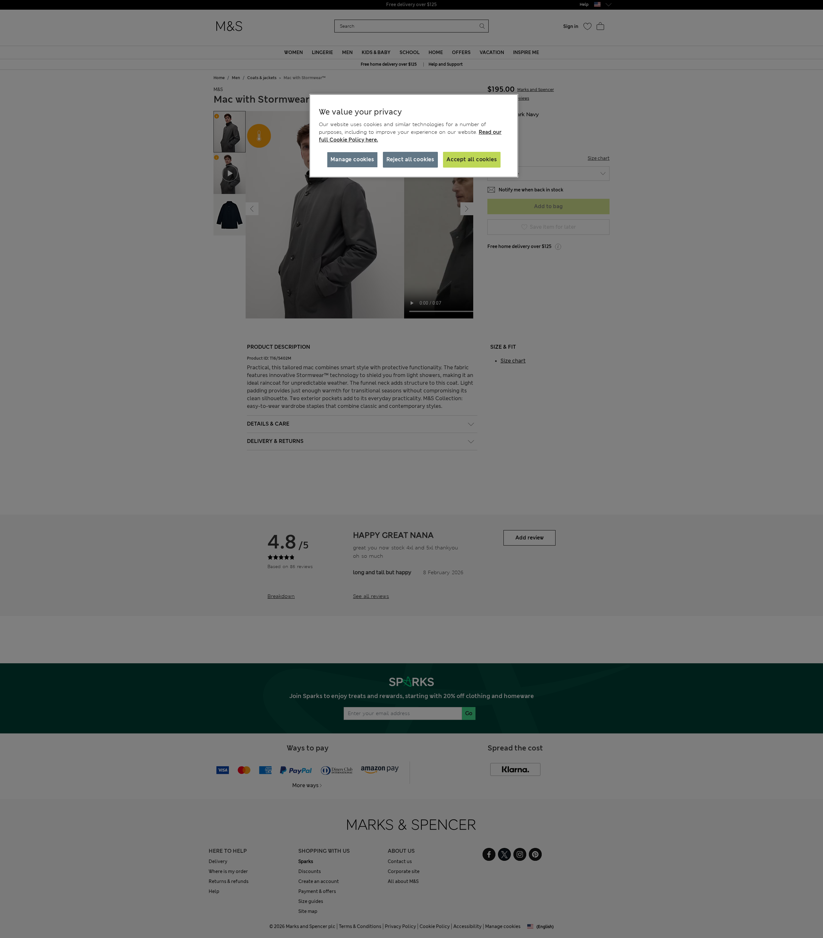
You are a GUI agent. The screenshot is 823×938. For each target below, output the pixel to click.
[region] (413, 136)
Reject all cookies (410, 159)
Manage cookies (352, 159)
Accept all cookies (472, 159)
